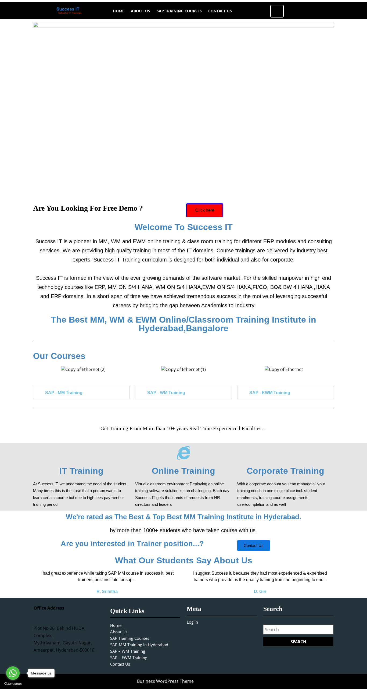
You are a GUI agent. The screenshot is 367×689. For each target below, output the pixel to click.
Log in (192, 622)
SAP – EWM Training (128, 657)
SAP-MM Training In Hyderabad (139, 644)
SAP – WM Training (127, 651)
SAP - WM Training (166, 392)
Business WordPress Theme (165, 681)
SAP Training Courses (179, 10)
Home (118, 10)
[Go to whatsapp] (13, 673)
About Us (140, 10)
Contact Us (220, 10)
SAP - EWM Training (269, 392)
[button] (38, 369)
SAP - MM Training (63, 392)
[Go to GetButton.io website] (12, 683)
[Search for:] (298, 631)
